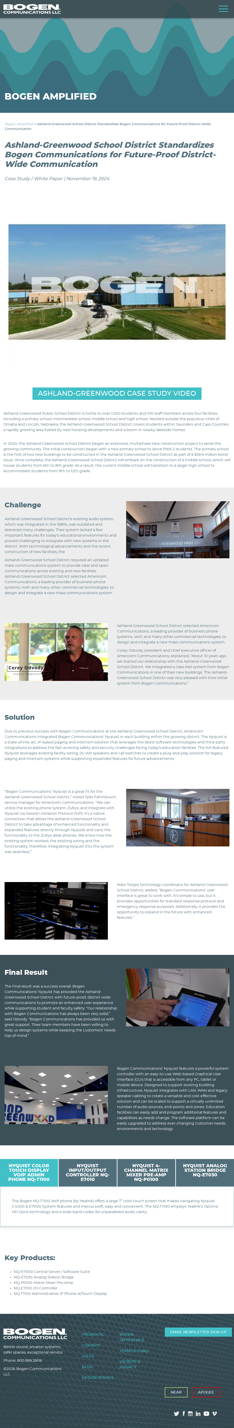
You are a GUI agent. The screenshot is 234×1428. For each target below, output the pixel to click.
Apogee (206, 1392)
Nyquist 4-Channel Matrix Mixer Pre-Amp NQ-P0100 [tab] (146, 1173)
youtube (206, 1413)
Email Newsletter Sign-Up (198, 1332)
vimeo (215, 1413)
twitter (176, 1413)
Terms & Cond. (134, 1351)
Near (176, 1392)
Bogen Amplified (19, 124)
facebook (184, 1413)
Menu (223, 8)
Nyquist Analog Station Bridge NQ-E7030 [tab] (205, 1170)
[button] (177, 557)
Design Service (98, 1378)
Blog (87, 1367)
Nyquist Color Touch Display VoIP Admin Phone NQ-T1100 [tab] (29, 1173)
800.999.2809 (29, 1360)
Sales (88, 1356)
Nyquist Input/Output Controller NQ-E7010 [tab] (88, 1173)
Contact (91, 1345)
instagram (190, 1413)
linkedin (198, 1413)
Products (93, 1334)
